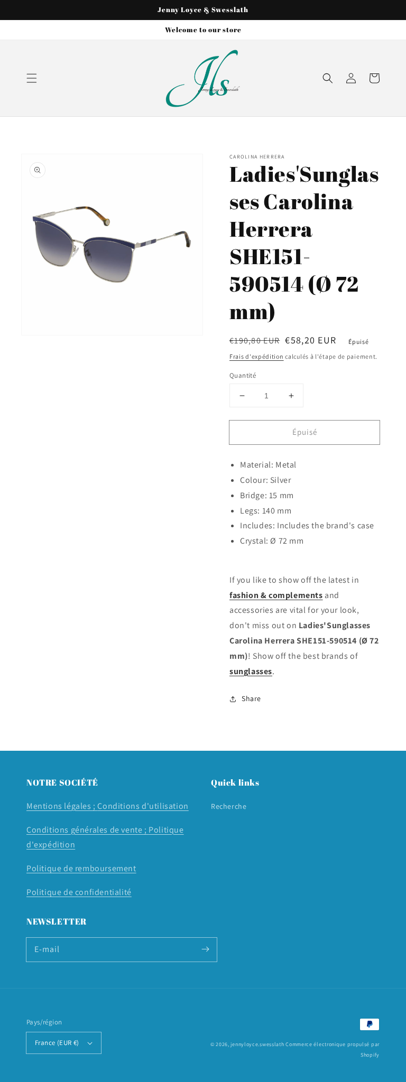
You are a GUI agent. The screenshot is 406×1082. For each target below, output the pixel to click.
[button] (31, 78)
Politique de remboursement (81, 868)
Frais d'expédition (256, 356)
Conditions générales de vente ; (87, 829)
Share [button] (251, 698)
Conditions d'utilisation (142, 806)
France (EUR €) (57, 1042)
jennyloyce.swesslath (257, 1044)
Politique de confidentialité (79, 892)
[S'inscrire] (205, 949)
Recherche (228, 806)
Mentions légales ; (61, 806)
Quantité (242, 375)
